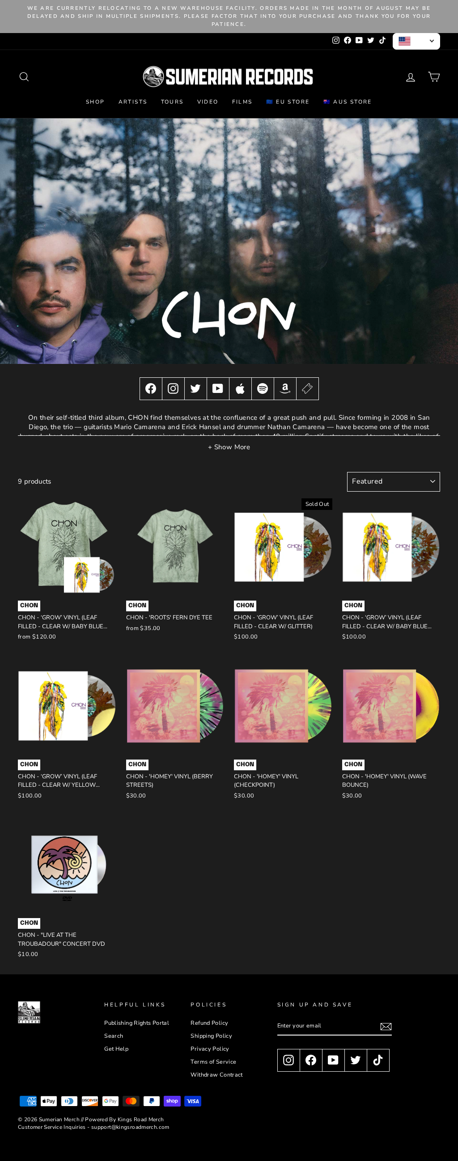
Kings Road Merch (141, 1119)
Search (113, 1036)
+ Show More (229, 447)
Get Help (116, 1049)
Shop (95, 101)
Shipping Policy (211, 1036)
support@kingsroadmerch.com (130, 1127)
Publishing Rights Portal (136, 1023)
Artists (133, 101)
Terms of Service (213, 1062)
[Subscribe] (386, 1026)
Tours (172, 101)
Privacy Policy (210, 1049)
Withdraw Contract (216, 1075)
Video (208, 101)
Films (242, 101)
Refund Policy (209, 1023)
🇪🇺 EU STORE (288, 101)
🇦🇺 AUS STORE (347, 101)
